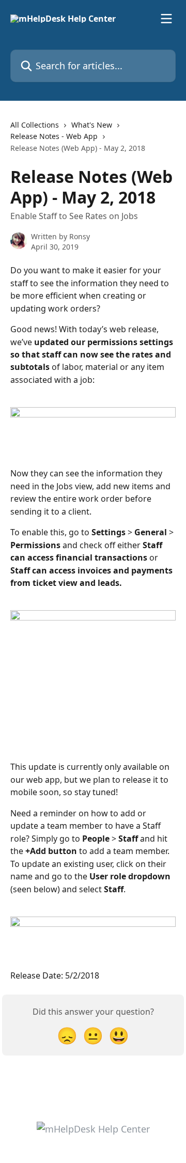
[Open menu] (166, 18)
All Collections (34, 125)
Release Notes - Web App (54, 136)
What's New (91, 125)
